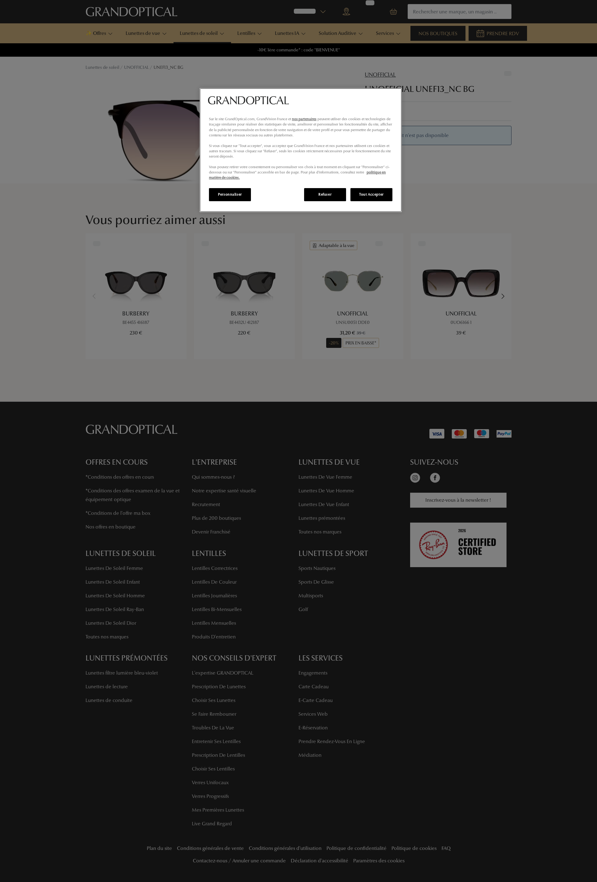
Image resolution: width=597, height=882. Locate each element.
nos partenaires (304, 119)
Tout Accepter (371, 194)
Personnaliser (230, 194)
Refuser (324, 194)
